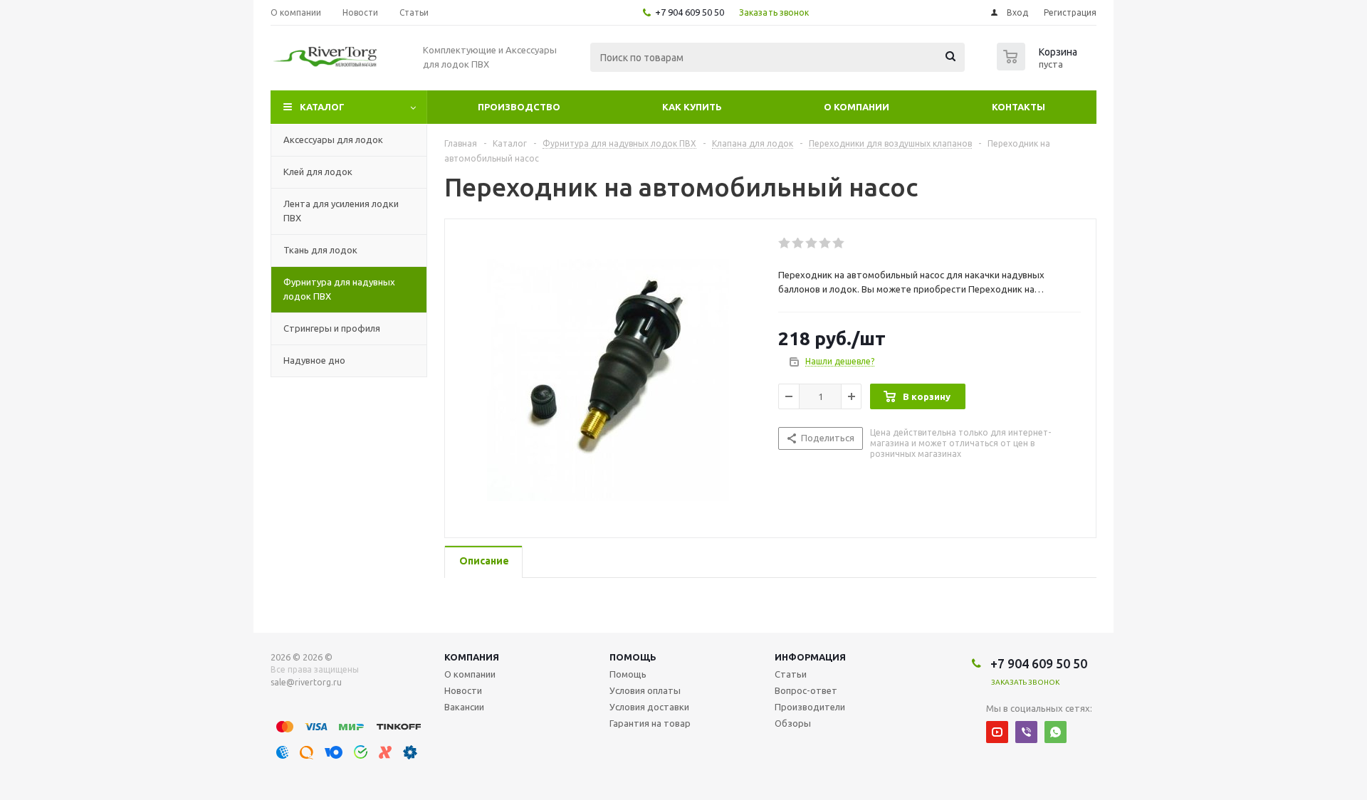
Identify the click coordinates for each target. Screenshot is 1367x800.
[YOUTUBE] (997, 732)
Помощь (632, 657)
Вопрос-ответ (806, 690)
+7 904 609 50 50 (689, 12)
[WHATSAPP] (1055, 732)
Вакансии (464, 707)
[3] (812, 243)
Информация (810, 657)
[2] (798, 243)
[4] (825, 243)
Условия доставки (649, 707)
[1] (785, 243)
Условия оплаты (645, 690)
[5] (839, 243)
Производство (519, 107)
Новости (463, 690)
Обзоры (793, 723)
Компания (471, 657)
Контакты (1018, 107)
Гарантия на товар (650, 723)
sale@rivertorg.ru (306, 682)
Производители (810, 707)
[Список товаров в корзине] (1039, 66)
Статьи (791, 674)
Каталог (322, 107)
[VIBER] (1026, 732)
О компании (856, 107)
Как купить (692, 107)
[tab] (483, 562)
